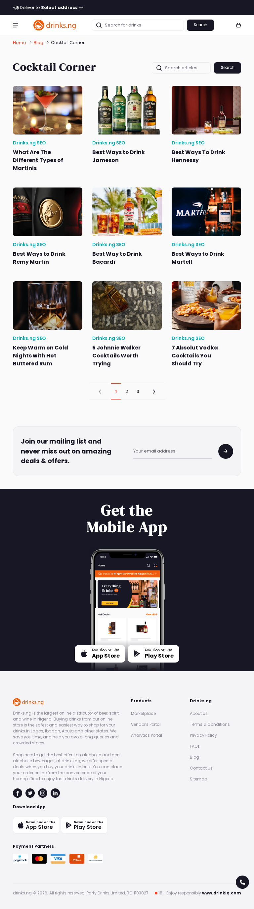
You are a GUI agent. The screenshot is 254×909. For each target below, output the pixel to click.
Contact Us (201, 768)
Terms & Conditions (210, 724)
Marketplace (143, 713)
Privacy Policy (203, 735)
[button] (15, 25)
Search (200, 24)
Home (19, 42)
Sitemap (198, 779)
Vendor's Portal (146, 724)
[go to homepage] (54, 25)
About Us (199, 713)
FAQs (195, 746)
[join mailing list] (225, 451)
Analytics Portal (146, 735)
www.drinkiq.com (221, 893)
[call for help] (242, 882)
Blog (38, 42)
